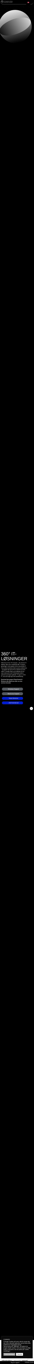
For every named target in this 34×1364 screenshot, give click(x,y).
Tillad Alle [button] (19, 1354)
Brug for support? (15, 1362)
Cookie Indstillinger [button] (9, 1354)
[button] (32, 1)
